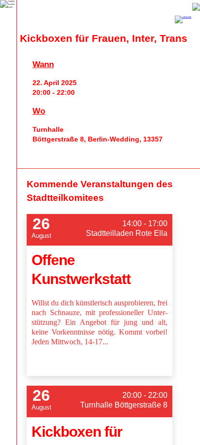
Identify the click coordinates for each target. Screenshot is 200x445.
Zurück (196, 7)
